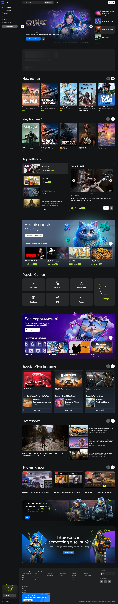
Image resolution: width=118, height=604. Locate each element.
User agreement (82, 601)
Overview (86, 573)
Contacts (24, 588)
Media (73, 571)
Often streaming (62, 573)
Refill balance (50, 575)
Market (49, 571)
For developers (25, 586)
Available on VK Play (26, 573)
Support (24, 590)
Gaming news (75, 575)
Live (60, 571)
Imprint (113, 601)
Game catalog (26, 571)
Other (23, 584)
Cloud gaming (38, 571)
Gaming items (50, 573)
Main (36, 573)
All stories (74, 573)
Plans (36, 575)
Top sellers (30, 159)
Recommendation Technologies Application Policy (101, 601)
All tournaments (87, 575)
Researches (25, 592)
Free (23, 575)
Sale (23, 577)
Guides (73, 579)
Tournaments (87, 571)
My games (24, 579)
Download (37, 577)
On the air (61, 575)
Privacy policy (88, 601)
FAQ (36, 579)
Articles (73, 577)
